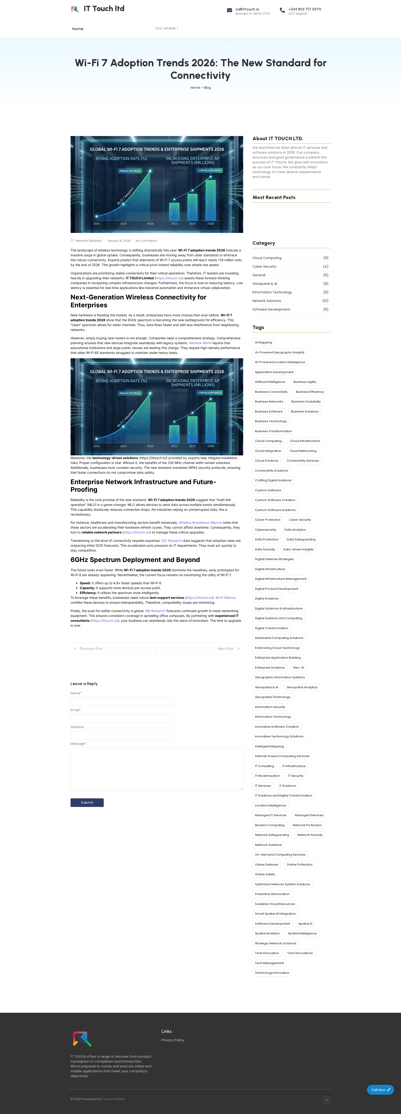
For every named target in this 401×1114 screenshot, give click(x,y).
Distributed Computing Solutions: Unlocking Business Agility (291, 232)
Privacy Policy (173, 1040)
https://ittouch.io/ (169, 278)
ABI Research (155, 611)
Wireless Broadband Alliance (200, 522)
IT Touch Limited (113, 1099)
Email (76, 710)
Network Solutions (89, 240)
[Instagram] (327, 1100)
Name (76, 693)
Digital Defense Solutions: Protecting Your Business (289, 213)
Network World (200, 343)
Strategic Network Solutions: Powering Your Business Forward (290, 222)
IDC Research (172, 541)
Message (79, 743)
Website (77, 727)
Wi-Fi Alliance (226, 598)
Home (77, 29)
